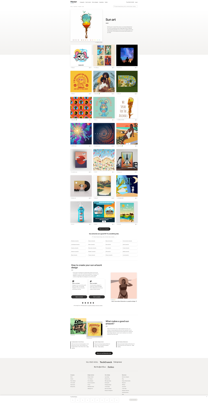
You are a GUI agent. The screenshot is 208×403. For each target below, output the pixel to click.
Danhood (73, 93)
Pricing (89, 384)
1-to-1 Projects (90, 378)
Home (71, 6)
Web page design (108, 380)
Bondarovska (120, 171)
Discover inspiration (91, 382)
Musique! (73, 67)
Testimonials (72, 384)
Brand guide (107, 382)
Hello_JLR (73, 334)
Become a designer (125, 376)
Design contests (90, 376)
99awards (124, 382)
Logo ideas (124, 386)
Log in (136, 2)
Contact (71, 378)
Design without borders (126, 380)
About (71, 376)
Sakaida (96, 224)
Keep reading (101, 346)
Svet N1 (73, 224)
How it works (88, 2)
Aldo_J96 (119, 93)
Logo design (107, 376)
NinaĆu (96, 171)
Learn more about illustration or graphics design (123, 301)
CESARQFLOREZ (121, 198)
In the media (72, 382)
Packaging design (108, 384)
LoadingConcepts (97, 145)
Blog (123, 378)
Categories (82, 2)
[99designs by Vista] (73, 2)
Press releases (73, 380)
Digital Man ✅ (97, 93)
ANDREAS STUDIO (99, 42)
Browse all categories (109, 390)
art (107, 32)
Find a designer (95, 2)
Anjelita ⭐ (113, 299)
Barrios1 (96, 119)
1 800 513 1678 (131, 2)
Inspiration (101, 2)
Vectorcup (119, 224)
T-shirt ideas (124, 388)
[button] (206, 396)
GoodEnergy (97, 67)
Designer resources (125, 390)
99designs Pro (90, 388)
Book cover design (108, 388)
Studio (106, 2)
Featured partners (125, 392)
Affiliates (123, 384)
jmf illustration (89, 338)
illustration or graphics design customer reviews (92, 305)
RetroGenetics (120, 67)
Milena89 (96, 198)
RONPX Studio (74, 145)
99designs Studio (91, 386)
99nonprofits (72, 386)
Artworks (80, 6)
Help (123, 394)
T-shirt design (107, 386)
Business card (107, 378)
